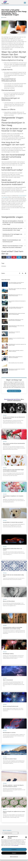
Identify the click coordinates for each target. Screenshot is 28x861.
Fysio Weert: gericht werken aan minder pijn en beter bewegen (17, 289)
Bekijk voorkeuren (14, 856)
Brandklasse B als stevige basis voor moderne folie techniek (15, 295)
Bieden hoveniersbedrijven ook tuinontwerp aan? (14, 240)
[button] (26, 837)
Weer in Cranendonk (8, 680)
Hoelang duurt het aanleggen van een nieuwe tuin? (14, 235)
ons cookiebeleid (15, 845)
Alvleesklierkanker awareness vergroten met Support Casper (17, 345)
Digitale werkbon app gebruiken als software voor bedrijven (15, 357)
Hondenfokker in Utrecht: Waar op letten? (13, 522)
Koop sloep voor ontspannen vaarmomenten (14, 332)
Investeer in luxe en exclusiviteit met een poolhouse (16, 339)
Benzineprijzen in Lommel (9, 732)
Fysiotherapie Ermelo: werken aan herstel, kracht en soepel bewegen (17, 314)
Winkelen (4, 17)
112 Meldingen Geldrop (8, 653)
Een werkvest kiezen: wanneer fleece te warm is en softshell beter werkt (16, 283)
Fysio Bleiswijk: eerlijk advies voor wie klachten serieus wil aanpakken (16, 320)
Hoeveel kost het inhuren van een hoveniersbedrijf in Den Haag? (14, 229)
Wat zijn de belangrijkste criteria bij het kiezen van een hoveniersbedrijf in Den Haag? (14, 222)
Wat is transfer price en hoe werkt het (16, 362)
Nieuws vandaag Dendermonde (10, 706)
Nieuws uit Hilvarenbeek (9, 601)
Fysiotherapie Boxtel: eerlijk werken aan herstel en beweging (16, 326)
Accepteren (14, 849)
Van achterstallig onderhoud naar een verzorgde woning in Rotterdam (16, 308)
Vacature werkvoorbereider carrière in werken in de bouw (16, 351)
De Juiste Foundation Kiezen (10, 758)
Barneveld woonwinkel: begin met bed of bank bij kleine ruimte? (17, 369)
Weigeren (14, 853)
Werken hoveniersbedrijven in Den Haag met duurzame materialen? (14, 246)
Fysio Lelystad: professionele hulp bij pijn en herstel (17, 301)
